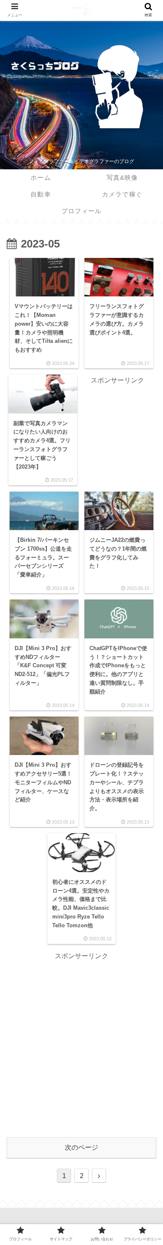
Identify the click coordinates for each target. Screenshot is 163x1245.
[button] (144, 885)
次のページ (81, 1147)
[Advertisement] (118, 413)
